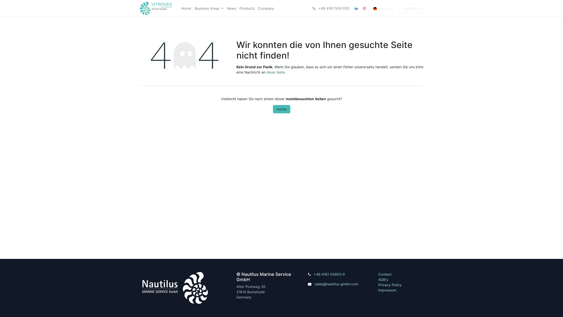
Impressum (387, 290)
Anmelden (411, 8)
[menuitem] (186, 8)
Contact (385, 274)
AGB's (383, 279)
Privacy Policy (390, 285)
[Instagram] (364, 8)
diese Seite (276, 72)
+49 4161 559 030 (333, 8)
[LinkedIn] (356, 8)
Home (282, 109)
